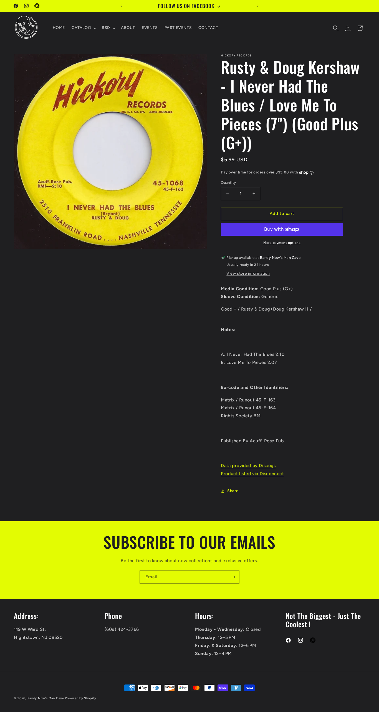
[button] (83, 28)
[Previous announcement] (121, 6)
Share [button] (232, 490)
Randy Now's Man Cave (45, 698)
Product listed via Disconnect (252, 473)
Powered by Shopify (80, 698)
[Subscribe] (233, 577)
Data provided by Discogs (248, 465)
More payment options (281, 243)
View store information (248, 273)
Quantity (228, 182)
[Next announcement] (258, 6)
